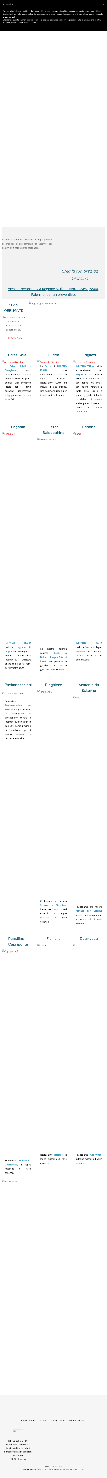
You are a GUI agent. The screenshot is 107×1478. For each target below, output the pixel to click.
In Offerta (44, 1420)
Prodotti (33, 1420)
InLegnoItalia (52, 1466)
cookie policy (11, 17)
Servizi (62, 1420)
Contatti (72, 1420)
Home (24, 1420)
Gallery (54, 1420)
